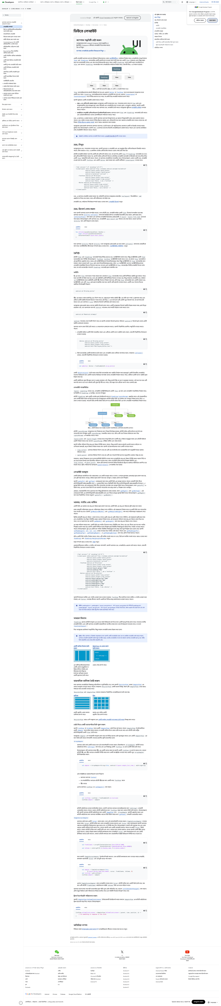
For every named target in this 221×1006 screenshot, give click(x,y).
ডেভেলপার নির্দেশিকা (161, 973)
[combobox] (170, 2)
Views (29, 8)
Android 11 (126, 987)
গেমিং (59, 971)
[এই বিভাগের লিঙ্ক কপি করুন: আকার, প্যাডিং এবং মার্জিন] (98, 502)
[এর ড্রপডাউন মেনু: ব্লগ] (109, 2)
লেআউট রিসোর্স (114, 202)
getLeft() (81, 481)
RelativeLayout (83, 373)
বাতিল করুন (200, 20)
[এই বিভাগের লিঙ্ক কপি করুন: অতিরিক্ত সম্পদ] (89, 925)
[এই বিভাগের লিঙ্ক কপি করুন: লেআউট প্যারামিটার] (90, 388)
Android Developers (79, 25)
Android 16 (126, 973)
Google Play (92, 2)
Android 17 (126, 971)
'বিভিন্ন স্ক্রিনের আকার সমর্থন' (86, 122)
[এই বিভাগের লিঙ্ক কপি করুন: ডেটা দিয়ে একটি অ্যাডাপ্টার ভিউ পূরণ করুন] (107, 725)
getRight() (124, 491)
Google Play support (193, 976)
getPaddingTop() (80, 533)
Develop (5, 8)
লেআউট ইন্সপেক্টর (110, 136)
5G (59, 984)
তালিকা (76, 696)
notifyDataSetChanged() (131, 889)
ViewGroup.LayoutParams (119, 396)
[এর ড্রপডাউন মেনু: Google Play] (98, 2)
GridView (90, 728)
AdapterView (137, 684)
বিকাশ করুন (79, 2)
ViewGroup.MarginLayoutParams (95, 538)
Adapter (80, 730)
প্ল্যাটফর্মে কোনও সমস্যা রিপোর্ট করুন (197, 971)
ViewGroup (84, 60)
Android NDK (159, 982)
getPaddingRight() (93, 533)
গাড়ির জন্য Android (95, 979)
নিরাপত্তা (27, 976)
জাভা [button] (85, 227)
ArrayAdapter (78, 741)
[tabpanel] (110, 234)
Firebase (63, 994)
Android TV (94, 982)
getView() (122, 814)
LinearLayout (130, 94)
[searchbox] (11, 15)
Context (93, 777)
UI (23, 8)
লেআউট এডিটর (136, 107)
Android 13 (126, 982)
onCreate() (139, 353)
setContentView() (80, 217)
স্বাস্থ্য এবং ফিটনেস (62, 976)
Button (112, 92)
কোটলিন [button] (78, 227)
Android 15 (126, 976)
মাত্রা (94, 542)
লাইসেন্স (34, 1002)
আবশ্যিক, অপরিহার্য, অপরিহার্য (26, 2)
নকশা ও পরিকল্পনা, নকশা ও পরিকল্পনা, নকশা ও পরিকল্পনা (54, 2)
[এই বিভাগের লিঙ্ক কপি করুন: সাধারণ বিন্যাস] (88, 618)
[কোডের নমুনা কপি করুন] (146, 165)
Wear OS (93, 973)
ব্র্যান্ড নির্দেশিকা (42, 1002)
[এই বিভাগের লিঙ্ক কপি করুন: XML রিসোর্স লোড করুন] (97, 209)
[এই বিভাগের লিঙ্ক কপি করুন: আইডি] (80, 272)
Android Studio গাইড (161, 971)
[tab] (78, 227)
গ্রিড (94, 696)
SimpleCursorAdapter (81, 818)
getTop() (92, 481)
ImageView (110, 812)
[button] (10, 23)
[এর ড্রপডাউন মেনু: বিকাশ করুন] (84, 2)
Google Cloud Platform (75, 994)
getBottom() (136, 491)
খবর (26, 982)
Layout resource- (102, 465)
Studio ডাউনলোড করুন (162, 979)
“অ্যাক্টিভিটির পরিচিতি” (117, 246)
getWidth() (98, 521)
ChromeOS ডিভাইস (96, 976)
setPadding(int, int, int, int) (85, 531)
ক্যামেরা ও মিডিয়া (62, 979)
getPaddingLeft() (133, 531)
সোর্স (26, 979)
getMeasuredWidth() (97, 511)
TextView (120, 92)
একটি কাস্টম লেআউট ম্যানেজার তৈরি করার (111, 720)
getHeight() (110, 521)
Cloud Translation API (106, 18)
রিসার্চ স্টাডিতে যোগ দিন (193, 979)
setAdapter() (99, 787)
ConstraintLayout (80, 626)
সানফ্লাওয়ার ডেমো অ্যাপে (89, 929)
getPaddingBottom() (110, 533)
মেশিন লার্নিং (61, 973)
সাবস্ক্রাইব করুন (198, 1002)
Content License (92, 937)
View (75, 60)
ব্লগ (106, 2)
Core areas (15, 8)
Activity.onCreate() (91, 215)
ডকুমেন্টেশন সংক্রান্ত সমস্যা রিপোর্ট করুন (198, 973)
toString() (91, 747)
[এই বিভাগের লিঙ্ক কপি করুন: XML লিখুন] (85, 145)
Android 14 (126, 979)
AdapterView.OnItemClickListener (89, 899)
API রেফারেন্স (159, 976)
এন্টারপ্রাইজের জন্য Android (32, 973)
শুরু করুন (212, 20)
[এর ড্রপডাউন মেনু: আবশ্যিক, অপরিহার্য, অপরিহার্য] (36, 2)
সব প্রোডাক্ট (88, 994)
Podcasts (27, 987)
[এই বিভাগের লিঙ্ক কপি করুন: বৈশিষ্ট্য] (81, 253)
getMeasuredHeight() (115, 511)
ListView (81, 728)
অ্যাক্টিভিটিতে (114, 58)
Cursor (94, 821)
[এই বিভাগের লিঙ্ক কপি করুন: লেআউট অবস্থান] (90, 472)
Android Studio (204, 2)
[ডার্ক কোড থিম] (144, 165)
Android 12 (126, 984)
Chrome (55, 994)
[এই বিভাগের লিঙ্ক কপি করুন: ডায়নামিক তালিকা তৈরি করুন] (101, 681)
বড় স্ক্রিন (92, 971)
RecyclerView (123, 684)
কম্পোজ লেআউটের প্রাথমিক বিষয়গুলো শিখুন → (90, 51)
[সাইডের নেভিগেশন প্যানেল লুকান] (21, 1003)
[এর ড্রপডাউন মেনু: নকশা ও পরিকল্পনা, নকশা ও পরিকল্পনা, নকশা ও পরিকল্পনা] (71, 2)
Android (27, 971)
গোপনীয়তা (60, 982)
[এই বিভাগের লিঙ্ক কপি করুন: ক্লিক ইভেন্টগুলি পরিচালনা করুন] (99, 896)
